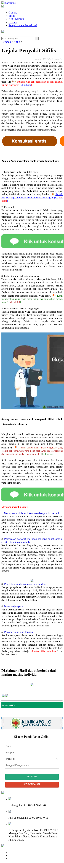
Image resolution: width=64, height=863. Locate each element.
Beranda (6, 41)
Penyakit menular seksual (23, 25)
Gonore (13, 12)
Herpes (13, 22)
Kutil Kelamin (17, 18)
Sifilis (12, 15)
